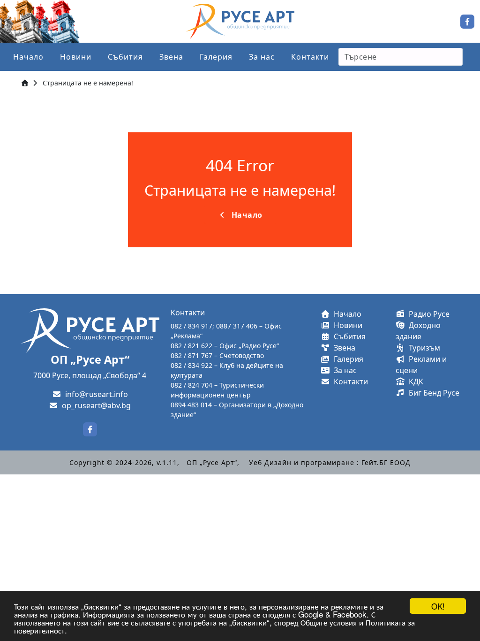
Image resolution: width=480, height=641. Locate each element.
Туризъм (422, 348)
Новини (75, 57)
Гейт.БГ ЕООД (386, 462)
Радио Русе (427, 314)
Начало (28, 57)
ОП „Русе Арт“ (212, 462)
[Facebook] (467, 20)
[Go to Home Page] (25, 82)
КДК (414, 381)
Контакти (310, 57)
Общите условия (328, 622)
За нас (262, 57)
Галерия (216, 57)
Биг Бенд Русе (432, 393)
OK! (438, 606)
